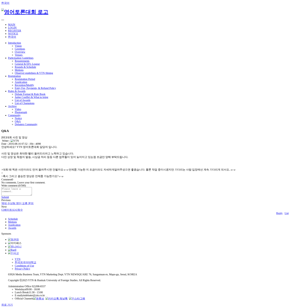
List (287, 213)
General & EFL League (27, 64)
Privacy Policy (22, 268)
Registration (14, 76)
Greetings (20, 48)
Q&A (18, 121)
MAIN (11, 24)
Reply (279, 213)
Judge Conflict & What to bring (31, 97)
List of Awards (22, 100)
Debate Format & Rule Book (30, 94)
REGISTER (14, 30)
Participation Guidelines (20, 58)
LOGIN (12, 27)
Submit (5, 197)
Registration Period (25, 79)
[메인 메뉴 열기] (2, 19)
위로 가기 (7, 304)
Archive (12, 106)
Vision (18, 45)
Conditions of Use (24, 265)
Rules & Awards (17, 91)
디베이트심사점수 (12, 209)
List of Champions (24, 103)
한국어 (5, 3)
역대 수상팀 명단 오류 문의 (17, 203)
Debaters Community (26, 124)
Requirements (22, 61)
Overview (20, 51)
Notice (18, 118)
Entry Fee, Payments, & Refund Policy (35, 88)
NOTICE (13, 33)
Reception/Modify (24, 85)
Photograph (21, 112)
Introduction (14, 42)
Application (21, 82)
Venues (18, 54)
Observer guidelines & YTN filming (34, 73)
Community (14, 115)
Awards (12, 228)
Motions (19, 70)
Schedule (13, 218)
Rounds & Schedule (25, 67)
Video (18, 109)
